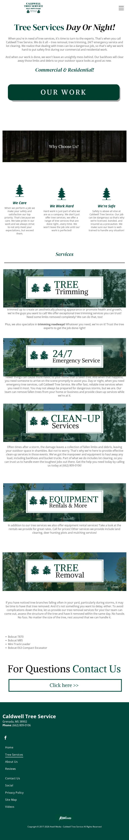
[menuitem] (25, 747)
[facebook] (5, 738)
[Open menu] (121, 8)
